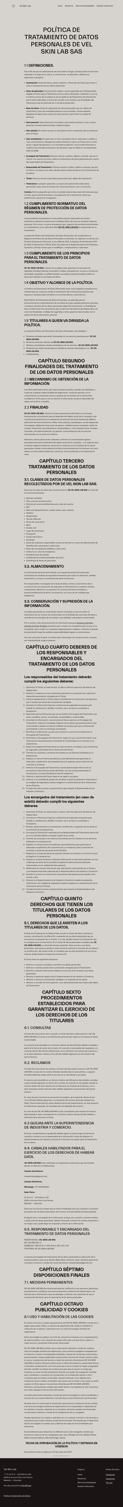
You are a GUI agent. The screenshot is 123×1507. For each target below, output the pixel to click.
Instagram (110, 1479)
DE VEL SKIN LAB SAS (68, 227)
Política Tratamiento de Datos (17, 1496)
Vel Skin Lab (25, 6)
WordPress (26, 1486)
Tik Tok (109, 1483)
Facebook (110, 1475)
